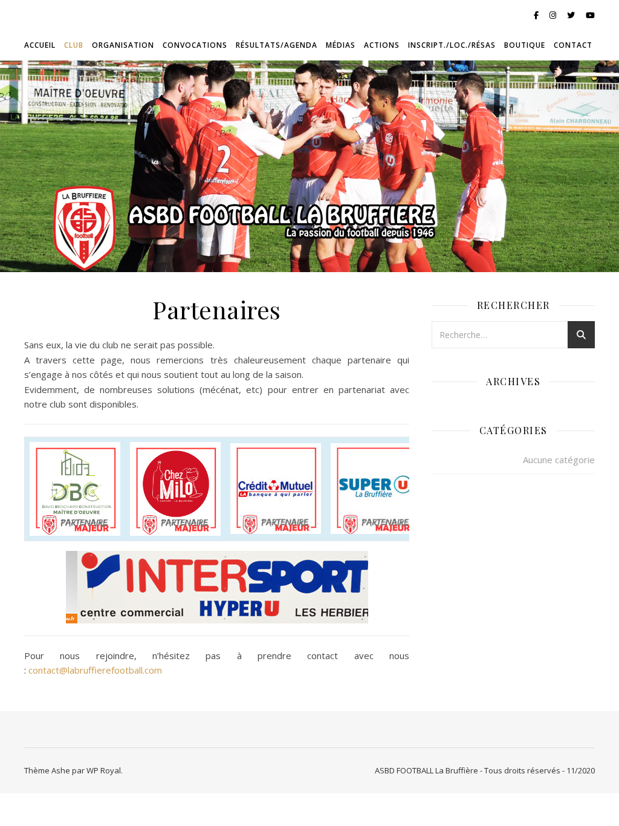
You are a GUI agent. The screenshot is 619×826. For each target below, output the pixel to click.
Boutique (524, 45)
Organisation (123, 45)
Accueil (40, 45)
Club (73, 45)
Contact (573, 45)
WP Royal (103, 770)
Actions (382, 45)
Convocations (195, 45)
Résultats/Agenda (276, 45)
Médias (340, 45)
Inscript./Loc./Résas (452, 45)
